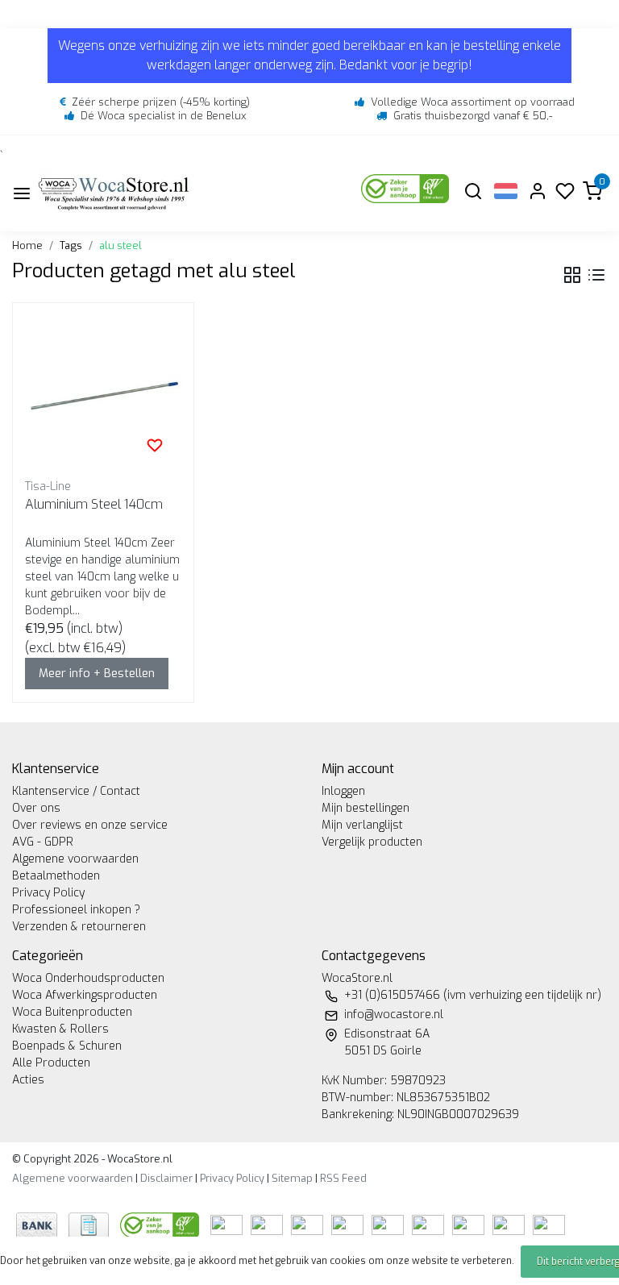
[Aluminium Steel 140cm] (103, 393)
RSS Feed (343, 1178)
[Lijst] (596, 274)
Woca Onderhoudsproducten (88, 978)
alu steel (120, 245)
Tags (71, 245)
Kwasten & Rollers (60, 1029)
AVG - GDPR (42, 842)
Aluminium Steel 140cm (94, 504)
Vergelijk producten (372, 842)
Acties (28, 1079)
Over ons (36, 808)
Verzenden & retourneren (79, 926)
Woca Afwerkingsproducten (84, 995)
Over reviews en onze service (90, 825)
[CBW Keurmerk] (161, 1224)
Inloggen (343, 791)
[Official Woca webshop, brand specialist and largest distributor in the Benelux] (113, 193)
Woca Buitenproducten (72, 1012)
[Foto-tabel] (572, 274)
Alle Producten (51, 1063)
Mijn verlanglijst (362, 825)
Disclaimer (166, 1178)
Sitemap (292, 1178)
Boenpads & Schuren (67, 1046)
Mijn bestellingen (365, 808)
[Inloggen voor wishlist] (154, 445)
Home (27, 245)
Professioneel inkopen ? (76, 909)
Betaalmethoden (56, 876)
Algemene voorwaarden (75, 859)
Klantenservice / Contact (76, 791)
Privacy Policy (48, 892)
